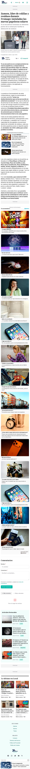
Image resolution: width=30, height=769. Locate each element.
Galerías (15, 726)
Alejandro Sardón (5, 716)
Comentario (4, 570)
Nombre (3, 564)
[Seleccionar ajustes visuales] (23, 2)
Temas (15, 731)
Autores (15, 728)
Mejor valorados (19, 593)
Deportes (23, 647)
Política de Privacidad (15, 743)
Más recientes (7, 593)
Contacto (15, 738)
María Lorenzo (4, 697)
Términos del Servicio (15, 740)
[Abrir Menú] (27, 2)
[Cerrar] (28, 760)
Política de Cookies (15, 745)
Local (21, 623)
